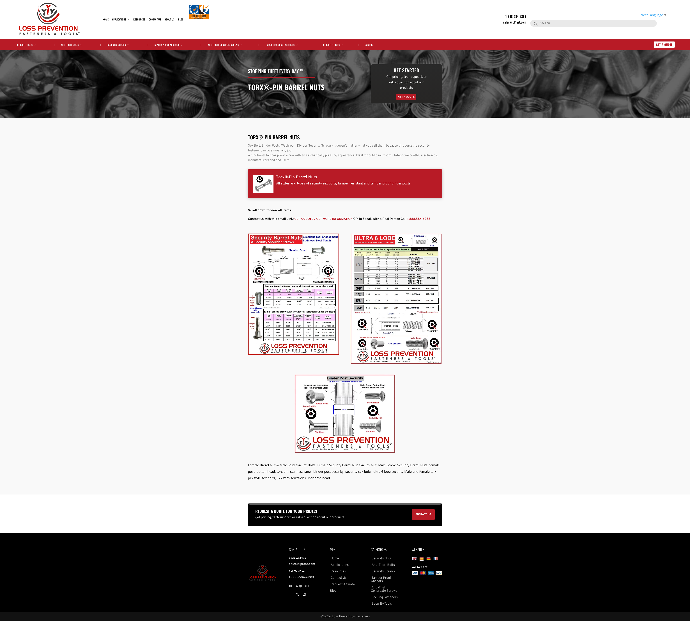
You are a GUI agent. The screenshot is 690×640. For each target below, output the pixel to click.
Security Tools (331, 45)
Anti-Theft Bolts (383, 565)
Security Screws (117, 45)
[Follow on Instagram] (304, 594)
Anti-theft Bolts (70, 45)
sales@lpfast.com (302, 564)
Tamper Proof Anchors (167, 45)
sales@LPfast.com (514, 22)
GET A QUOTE (299, 586)
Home (106, 19)
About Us (169, 19)
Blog (180, 19)
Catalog (369, 45)
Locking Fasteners (384, 597)
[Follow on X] (297, 594)
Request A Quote (342, 584)
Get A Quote (664, 44)
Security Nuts (25, 45)
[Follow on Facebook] (290, 594)
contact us (423, 514)
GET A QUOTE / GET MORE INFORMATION (323, 219)
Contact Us (155, 19)
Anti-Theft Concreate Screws (384, 589)
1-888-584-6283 (515, 16)
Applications (119, 19)
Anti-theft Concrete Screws (223, 45)
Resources (139, 19)
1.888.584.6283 (418, 219)
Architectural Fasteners (281, 45)
